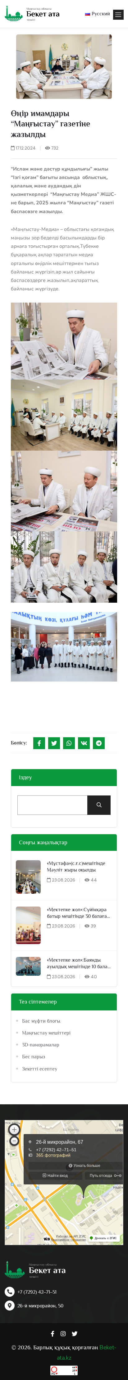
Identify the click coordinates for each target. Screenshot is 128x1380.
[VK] (84, 743)
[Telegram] (99, 743)
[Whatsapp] (69, 743)
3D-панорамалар (40, 1045)
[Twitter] (54, 743)
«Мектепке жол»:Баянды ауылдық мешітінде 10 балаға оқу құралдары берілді (79, 963)
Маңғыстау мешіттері (46, 1033)
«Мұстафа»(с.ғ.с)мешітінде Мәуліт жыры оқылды (76, 867)
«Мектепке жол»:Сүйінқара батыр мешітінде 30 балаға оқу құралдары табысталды (78, 913)
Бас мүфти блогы (41, 1021)
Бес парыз (33, 1057)
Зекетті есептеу (39, 1069)
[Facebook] (39, 743)
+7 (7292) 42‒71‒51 (37, 1292)
